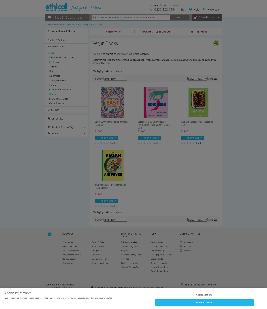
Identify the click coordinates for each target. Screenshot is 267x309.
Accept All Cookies (204, 302)
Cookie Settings (204, 295)
